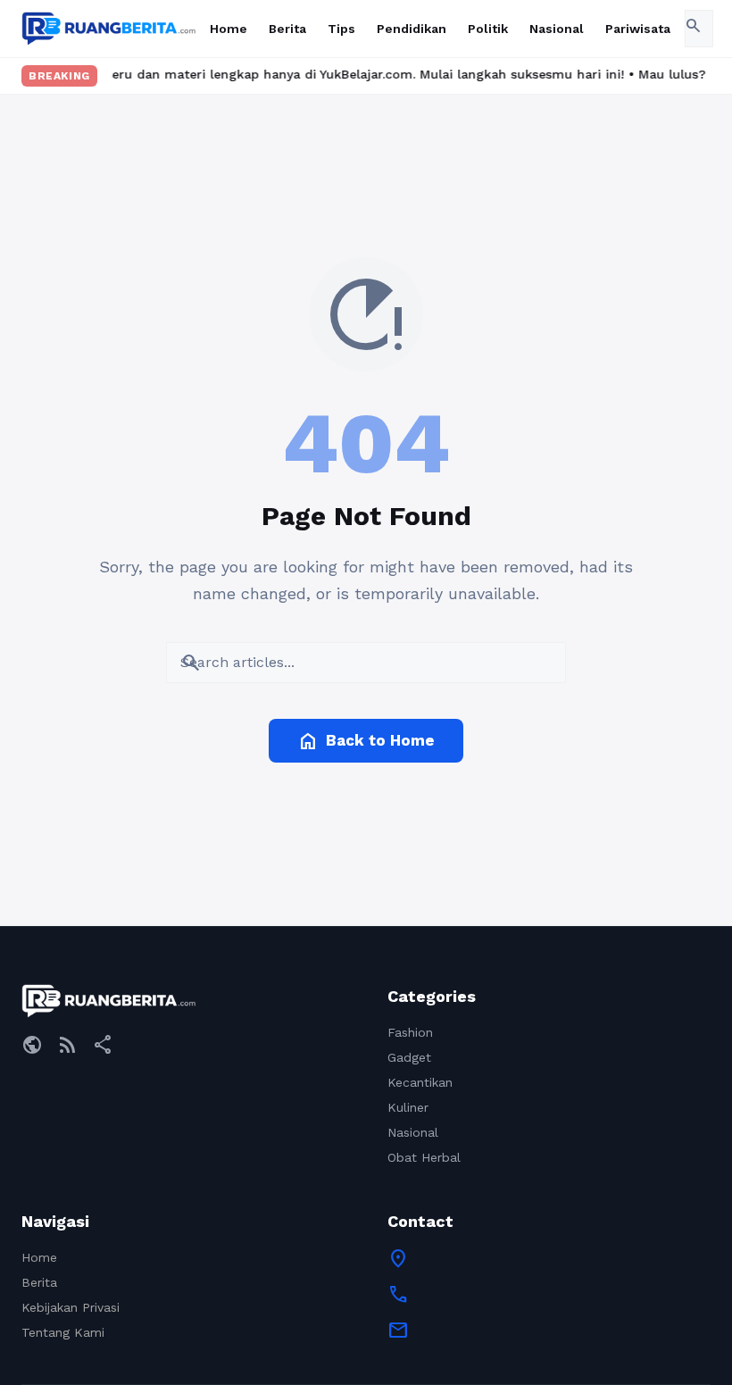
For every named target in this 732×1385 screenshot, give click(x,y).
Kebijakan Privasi (70, 1307)
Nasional (556, 28)
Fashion (410, 1032)
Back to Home (366, 741)
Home (228, 28)
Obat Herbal (424, 1157)
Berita (287, 28)
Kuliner (407, 1107)
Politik (488, 28)
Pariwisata (637, 28)
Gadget (409, 1057)
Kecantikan (420, 1082)
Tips (341, 28)
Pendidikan (411, 28)
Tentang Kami (62, 1332)
